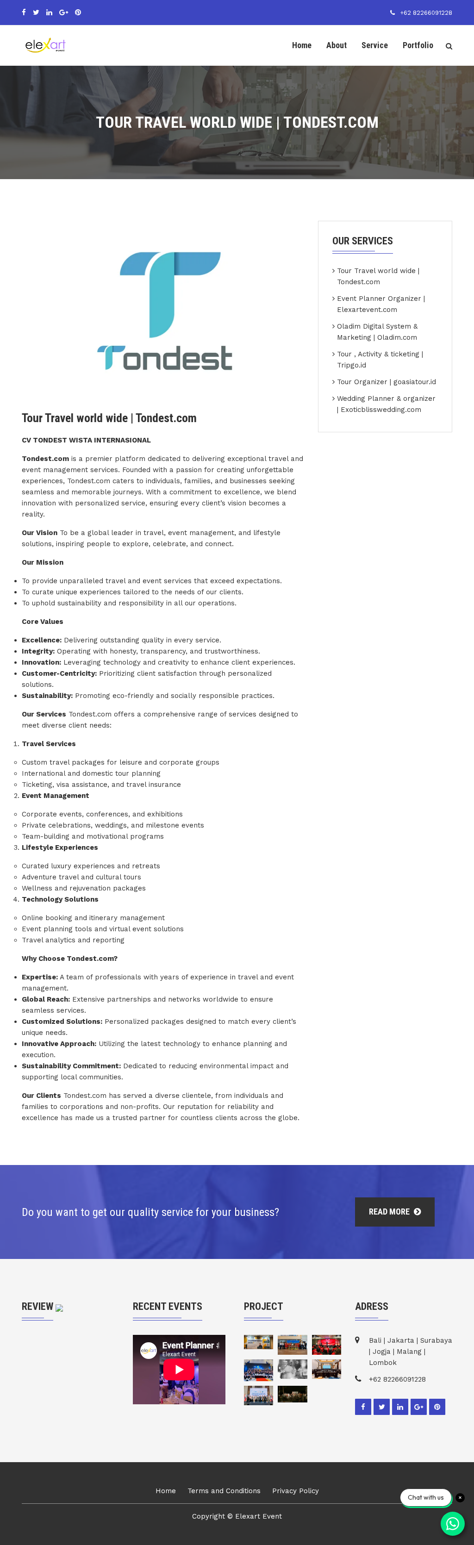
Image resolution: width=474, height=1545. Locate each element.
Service (375, 45)
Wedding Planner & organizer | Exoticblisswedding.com (386, 404)
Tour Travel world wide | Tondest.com (378, 276)
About (336, 45)
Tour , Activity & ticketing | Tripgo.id (380, 359)
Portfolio (418, 45)
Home (302, 45)
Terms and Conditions (224, 1491)
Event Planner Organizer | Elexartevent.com (381, 304)
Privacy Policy (295, 1491)
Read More (390, 1211)
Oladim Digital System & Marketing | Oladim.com (377, 332)
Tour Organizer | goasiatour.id (386, 382)
